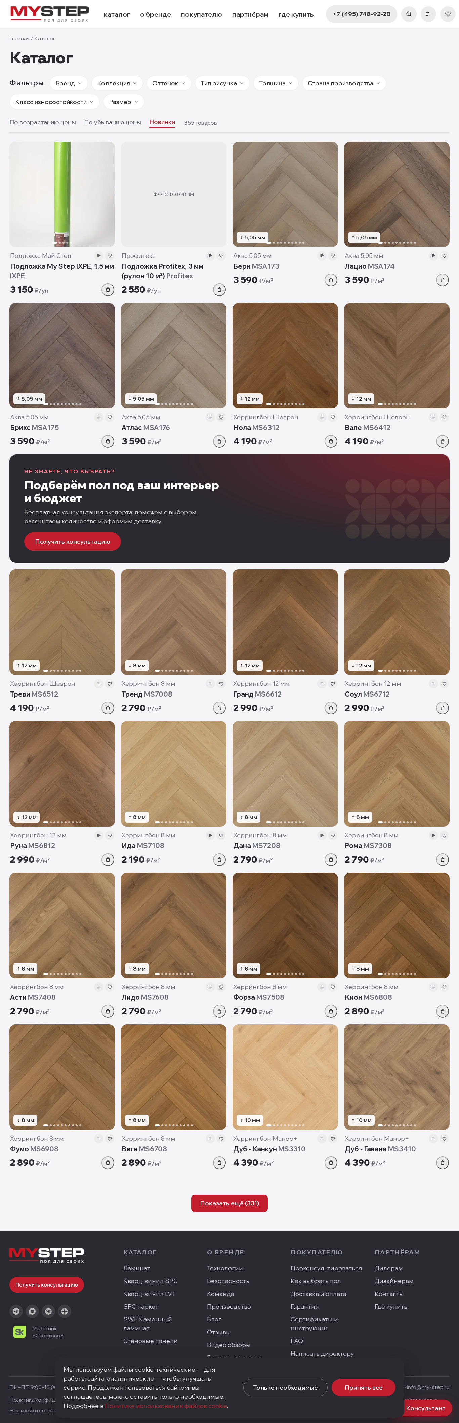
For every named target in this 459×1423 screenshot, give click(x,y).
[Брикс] (62, 355)
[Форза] (285, 925)
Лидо (145, 997)
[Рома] (397, 774)
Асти (33, 997)
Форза (258, 997)
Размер (120, 102)
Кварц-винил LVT (149, 1294)
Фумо (34, 1149)
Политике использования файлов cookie (166, 1406)
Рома (368, 845)
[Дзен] (64, 1311)
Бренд (65, 83)
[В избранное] (109, 256)
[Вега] (173, 1077)
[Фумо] (62, 1077)
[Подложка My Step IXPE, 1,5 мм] (62, 194)
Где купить (391, 1306)
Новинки (162, 122)
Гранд (257, 694)
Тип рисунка (219, 83)
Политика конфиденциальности (50, 1399)
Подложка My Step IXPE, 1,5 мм (62, 271)
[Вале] (397, 355)
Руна (32, 845)
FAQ (297, 1341)
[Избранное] (448, 14)
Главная (19, 38)
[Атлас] (173, 355)
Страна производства (340, 83)
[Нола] (285, 355)
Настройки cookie (32, 1410)
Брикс (34, 427)
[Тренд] (173, 622)
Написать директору (322, 1353)
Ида (143, 845)
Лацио (370, 266)
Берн (256, 266)
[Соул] (397, 622)
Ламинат (136, 1268)
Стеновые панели (150, 1341)
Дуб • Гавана (380, 1149)
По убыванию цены (112, 122)
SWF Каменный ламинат (147, 1323)
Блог (214, 1319)
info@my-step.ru (428, 1387)
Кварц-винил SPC (150, 1281)
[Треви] (62, 622)
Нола (256, 427)
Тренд (147, 694)
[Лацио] (397, 194)
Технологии (225, 1268)
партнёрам (250, 14)
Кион (368, 997)
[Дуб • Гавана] (397, 1077)
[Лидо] (173, 925)
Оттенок (165, 83)
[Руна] (62, 774)
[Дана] (285, 774)
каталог (117, 14)
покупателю (201, 14)
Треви (34, 694)
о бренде (155, 14)
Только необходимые (285, 1387)
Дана (256, 845)
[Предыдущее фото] (17, 194)
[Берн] (285, 194)
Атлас (146, 427)
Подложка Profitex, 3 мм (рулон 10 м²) (162, 271)
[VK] (48, 1311)
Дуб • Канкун (269, 1149)
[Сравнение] (428, 14)
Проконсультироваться (326, 1268)
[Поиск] (409, 14)
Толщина (272, 83)
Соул (367, 694)
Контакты (389, 1294)
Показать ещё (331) (229, 1203)
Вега (144, 1149)
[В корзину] (107, 289)
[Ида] (173, 774)
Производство (229, 1306)
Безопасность (228, 1281)
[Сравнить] (98, 256)
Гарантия (305, 1306)
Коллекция (113, 83)
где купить (296, 14)
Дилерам (389, 1268)
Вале (367, 427)
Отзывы (219, 1332)
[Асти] (62, 925)
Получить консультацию (72, 541)
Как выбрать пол (316, 1281)
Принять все (363, 1387)
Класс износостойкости (51, 102)
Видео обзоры (229, 1345)
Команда (220, 1294)
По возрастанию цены (42, 122)
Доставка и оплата (318, 1294)
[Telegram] (16, 1311)
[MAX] (32, 1311)
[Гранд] (285, 622)
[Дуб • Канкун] (285, 1077)
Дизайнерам (394, 1281)
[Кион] (397, 925)
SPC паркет (140, 1306)
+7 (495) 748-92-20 (361, 14)
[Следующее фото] (106, 194)
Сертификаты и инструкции (314, 1323)
